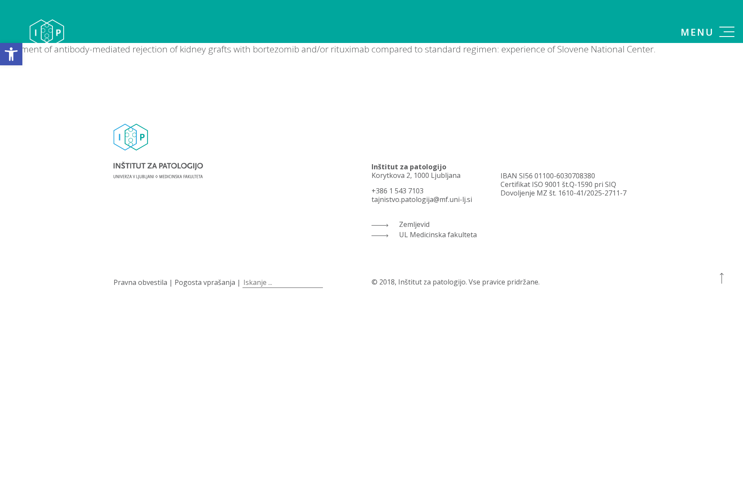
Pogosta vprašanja (205, 282)
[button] (11, 54)
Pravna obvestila (140, 282)
